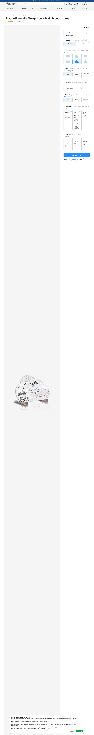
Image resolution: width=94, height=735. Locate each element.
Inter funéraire (59, 8)
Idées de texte (85, 8)
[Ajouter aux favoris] (5, 26)
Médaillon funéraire (44, 8)
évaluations (13, 21)
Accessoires (72, 8)
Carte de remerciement (27, 8)
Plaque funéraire (10, 8)
